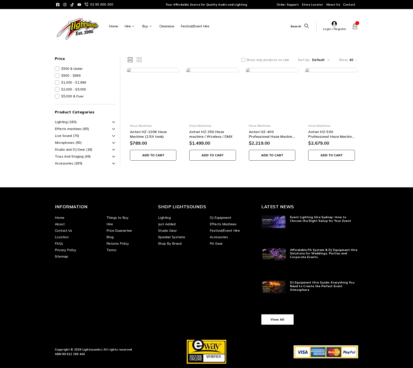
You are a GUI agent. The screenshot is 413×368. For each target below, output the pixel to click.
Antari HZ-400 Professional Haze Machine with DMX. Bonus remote (271, 137)
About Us (333, 4)
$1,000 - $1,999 (73, 82)
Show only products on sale (268, 60)
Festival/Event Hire (195, 26)
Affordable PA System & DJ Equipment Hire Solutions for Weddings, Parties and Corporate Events (324, 253)
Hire (128, 26)
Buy (145, 26)
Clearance (166, 26)
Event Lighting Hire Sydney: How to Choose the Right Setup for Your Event (320, 219)
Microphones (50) (68, 143)
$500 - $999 (71, 76)
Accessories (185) (68, 163)
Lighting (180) (66, 122)
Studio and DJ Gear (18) (73, 149)
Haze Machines (141, 125)
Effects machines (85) (72, 129)
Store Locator (312, 4)
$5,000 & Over (72, 96)
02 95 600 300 (101, 4)
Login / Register (334, 29)
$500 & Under (72, 69)
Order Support (288, 4)
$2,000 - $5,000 (73, 89)
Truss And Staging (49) (73, 156)
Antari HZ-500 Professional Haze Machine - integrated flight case (331, 137)
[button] (153, 155)
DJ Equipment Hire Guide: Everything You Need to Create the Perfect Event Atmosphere (322, 286)
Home (113, 26)
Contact (349, 4)
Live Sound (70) (67, 136)
